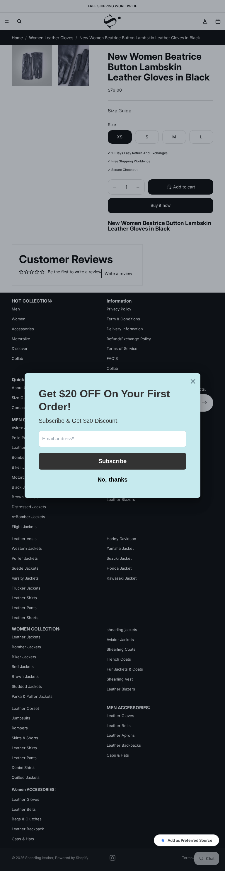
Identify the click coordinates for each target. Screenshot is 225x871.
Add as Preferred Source (190, 840)
